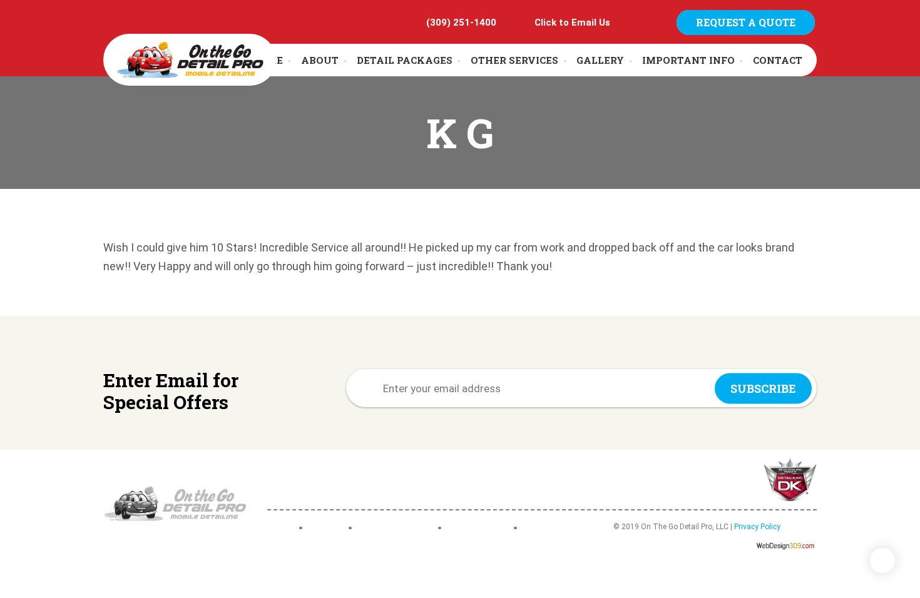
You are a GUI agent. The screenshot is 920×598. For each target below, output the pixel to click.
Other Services (514, 60)
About (320, 60)
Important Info (688, 60)
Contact (777, 60)
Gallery (600, 60)
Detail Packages (404, 60)
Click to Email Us (572, 22)
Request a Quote (745, 22)
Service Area (481, 528)
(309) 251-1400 (461, 22)
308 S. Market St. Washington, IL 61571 (381, 480)
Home (279, 528)
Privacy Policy (757, 526)
